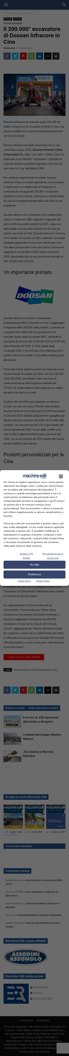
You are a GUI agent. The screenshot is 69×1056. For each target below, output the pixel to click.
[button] (61, 476)
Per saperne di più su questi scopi (52, 556)
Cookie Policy (24, 581)
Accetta (34, 564)
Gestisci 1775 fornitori (26, 556)
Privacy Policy (43, 581)
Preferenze (34, 574)
